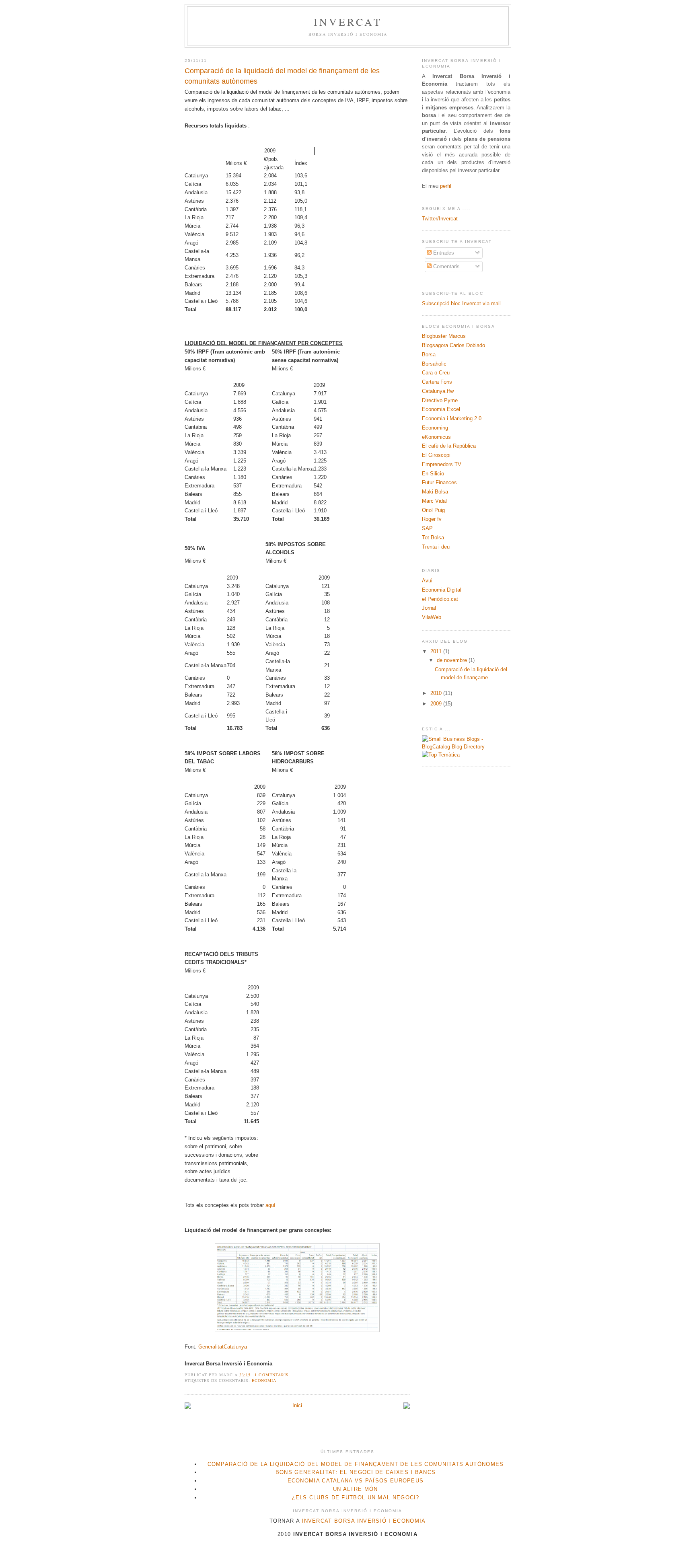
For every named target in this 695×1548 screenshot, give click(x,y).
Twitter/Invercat (440, 219)
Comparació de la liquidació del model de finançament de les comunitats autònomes (282, 76)
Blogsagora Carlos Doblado (453, 345)
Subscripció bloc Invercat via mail (461, 303)
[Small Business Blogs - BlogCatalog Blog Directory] (466, 747)
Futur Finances (439, 482)
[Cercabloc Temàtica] (441, 755)
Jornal (429, 608)
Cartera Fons (437, 382)
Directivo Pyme (440, 400)
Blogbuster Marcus (444, 336)
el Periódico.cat (440, 599)
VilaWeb (431, 617)
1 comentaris (271, 1374)
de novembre (453, 660)
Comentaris (446, 266)
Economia (264, 1380)
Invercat (348, 22)
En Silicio (433, 474)
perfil (445, 186)
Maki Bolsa (435, 492)
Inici (297, 1405)
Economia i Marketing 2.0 (451, 418)
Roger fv (432, 519)
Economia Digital (441, 590)
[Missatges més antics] (406, 1407)
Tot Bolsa (433, 538)
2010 (436, 693)
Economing (435, 428)
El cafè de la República (449, 446)
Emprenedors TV (441, 464)
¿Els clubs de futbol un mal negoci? (355, 1498)
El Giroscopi (436, 455)
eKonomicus (436, 437)
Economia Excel (441, 409)
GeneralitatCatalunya (222, 1347)
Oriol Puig (433, 510)
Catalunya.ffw (438, 391)
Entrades (443, 253)
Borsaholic (434, 364)
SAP (427, 528)
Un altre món (355, 1489)
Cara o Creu (436, 373)
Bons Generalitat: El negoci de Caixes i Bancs (356, 1472)
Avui (427, 581)
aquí (270, 1205)
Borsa (429, 355)
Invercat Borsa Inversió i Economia (364, 1521)
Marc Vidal (434, 501)
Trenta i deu (436, 547)
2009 (436, 704)
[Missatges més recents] (188, 1407)
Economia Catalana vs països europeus (356, 1481)
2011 (436, 651)
